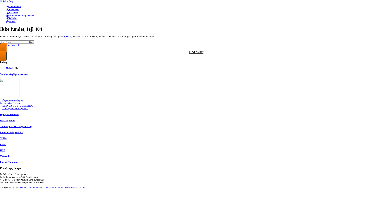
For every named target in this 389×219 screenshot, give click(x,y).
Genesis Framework (53, 187)
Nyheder (10, 68)
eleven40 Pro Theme (30, 187)
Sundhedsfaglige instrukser (14, 74)
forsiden (67, 36)
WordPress (70, 187)
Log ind (81, 187)
